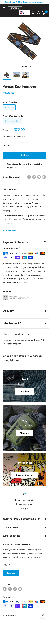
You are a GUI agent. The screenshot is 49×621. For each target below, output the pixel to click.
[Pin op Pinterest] (34, 177)
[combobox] (24, 12)
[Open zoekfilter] (33, 12)
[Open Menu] (4, 8)
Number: (7, 145)
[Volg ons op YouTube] (20, 589)
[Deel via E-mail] (44, 177)
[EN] (24, 12)
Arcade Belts (9, 93)
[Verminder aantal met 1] (17, 145)
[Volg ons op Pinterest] (15, 589)
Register (11, 573)
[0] (44, 13)
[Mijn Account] (38, 12)
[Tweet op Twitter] (39, 177)
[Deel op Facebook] (29, 177)
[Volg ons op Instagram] (10, 589)
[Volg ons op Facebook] (5, 589)
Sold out (24, 155)
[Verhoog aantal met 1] (31, 145)
